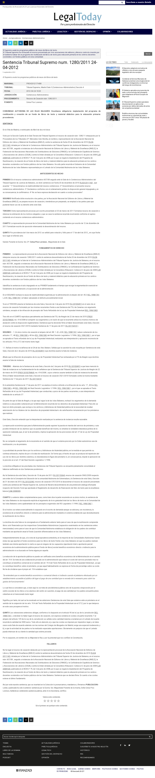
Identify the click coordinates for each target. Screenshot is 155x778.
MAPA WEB (96, 769)
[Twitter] (10, 43)
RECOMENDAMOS (87, 757)
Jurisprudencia (15, 38)
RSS (81, 754)
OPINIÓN (45, 757)
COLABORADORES (87, 743)
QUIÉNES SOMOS (84, 769)
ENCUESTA (7, 746)
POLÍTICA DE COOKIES (110, 769)
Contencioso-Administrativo (33, 38)
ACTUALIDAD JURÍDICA (51, 743)
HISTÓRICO (85, 750)
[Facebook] (5, 43)
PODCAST (7, 757)
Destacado (135, 62)
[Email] (26, 43)
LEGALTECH (46, 750)
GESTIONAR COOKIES (127, 769)
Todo (126, 62)
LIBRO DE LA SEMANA (11, 750)
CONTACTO (61, 769)
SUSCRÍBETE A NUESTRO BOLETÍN (94, 746)
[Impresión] (31, 43)
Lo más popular (147, 62)
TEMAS (5, 743)
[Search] (122, 2)
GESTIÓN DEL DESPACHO (52, 754)
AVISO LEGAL (71, 769)
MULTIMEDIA (8, 754)
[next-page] (111, 125)
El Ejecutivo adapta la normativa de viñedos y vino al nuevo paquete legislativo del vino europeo (134, 70)
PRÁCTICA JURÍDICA (49, 746)
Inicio (5, 38)
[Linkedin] (20, 43)
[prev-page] (107, 125)
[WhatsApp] (15, 43)
